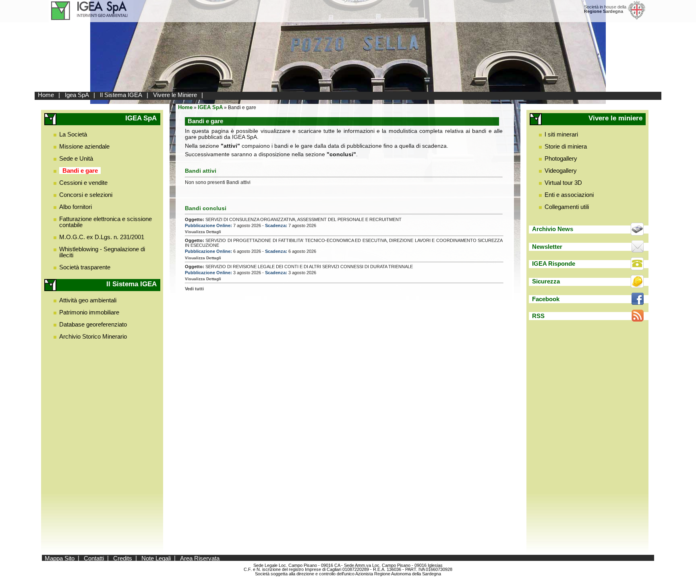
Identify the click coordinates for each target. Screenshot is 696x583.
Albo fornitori (75, 206)
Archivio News (552, 228)
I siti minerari (561, 134)
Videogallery (561, 170)
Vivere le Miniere (175, 94)
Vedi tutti (194, 288)
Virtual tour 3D (563, 182)
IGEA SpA (210, 107)
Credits (122, 557)
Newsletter (547, 246)
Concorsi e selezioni (85, 194)
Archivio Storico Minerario (93, 336)
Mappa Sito (60, 557)
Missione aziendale (84, 146)
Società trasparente (84, 267)
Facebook (545, 299)
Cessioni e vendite (83, 182)
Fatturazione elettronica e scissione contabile (105, 221)
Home (46, 94)
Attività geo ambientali (87, 300)
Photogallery (561, 158)
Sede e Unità (76, 158)
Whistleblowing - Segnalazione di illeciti (102, 252)
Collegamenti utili (567, 206)
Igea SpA (77, 94)
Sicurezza (546, 281)
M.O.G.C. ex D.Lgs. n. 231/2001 (101, 237)
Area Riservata (200, 557)
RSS (538, 315)
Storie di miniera (566, 146)
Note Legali (156, 557)
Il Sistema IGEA (121, 94)
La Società (73, 134)
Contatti (94, 557)
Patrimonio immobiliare (89, 312)
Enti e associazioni (569, 194)
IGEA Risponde (553, 263)
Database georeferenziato (93, 324)
